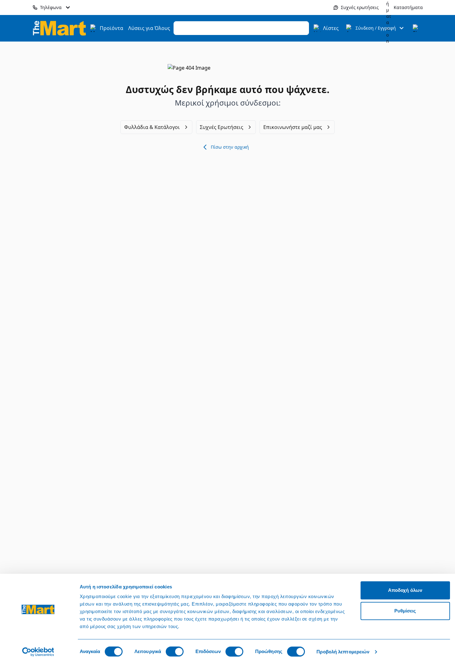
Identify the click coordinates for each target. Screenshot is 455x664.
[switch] (175, 652)
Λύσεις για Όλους (149, 28)
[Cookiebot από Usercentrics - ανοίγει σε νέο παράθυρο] (38, 652)
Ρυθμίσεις (405, 610)
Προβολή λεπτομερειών (342, 651)
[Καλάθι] (416, 28)
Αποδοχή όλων (405, 590)
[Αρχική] (59, 28)
